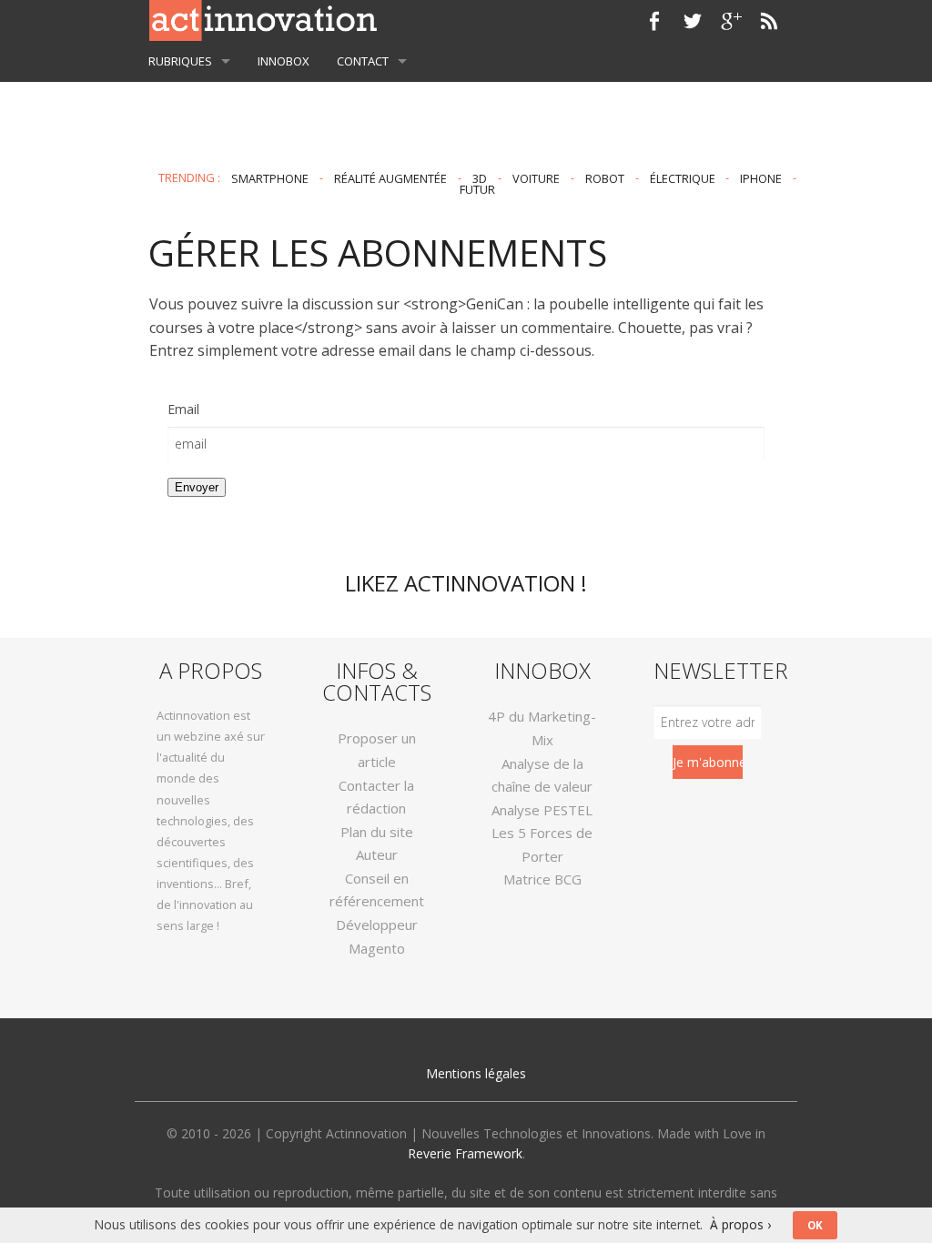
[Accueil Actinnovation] (263, 19)
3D (479, 177)
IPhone (761, 177)
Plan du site (376, 832)
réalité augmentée (390, 177)
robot (604, 177)
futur (477, 189)
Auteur (377, 854)
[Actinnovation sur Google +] (731, 21)
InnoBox (283, 61)
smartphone (270, 177)
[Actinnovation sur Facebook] (654, 21)
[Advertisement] (466, 99)
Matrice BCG (542, 879)
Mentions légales (476, 1073)
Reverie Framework (465, 1153)
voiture (536, 177)
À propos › (740, 1224)
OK (815, 1225)
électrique (682, 177)
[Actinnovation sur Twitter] (692, 21)
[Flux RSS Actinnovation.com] (769, 21)
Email (183, 409)
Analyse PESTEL (542, 810)
